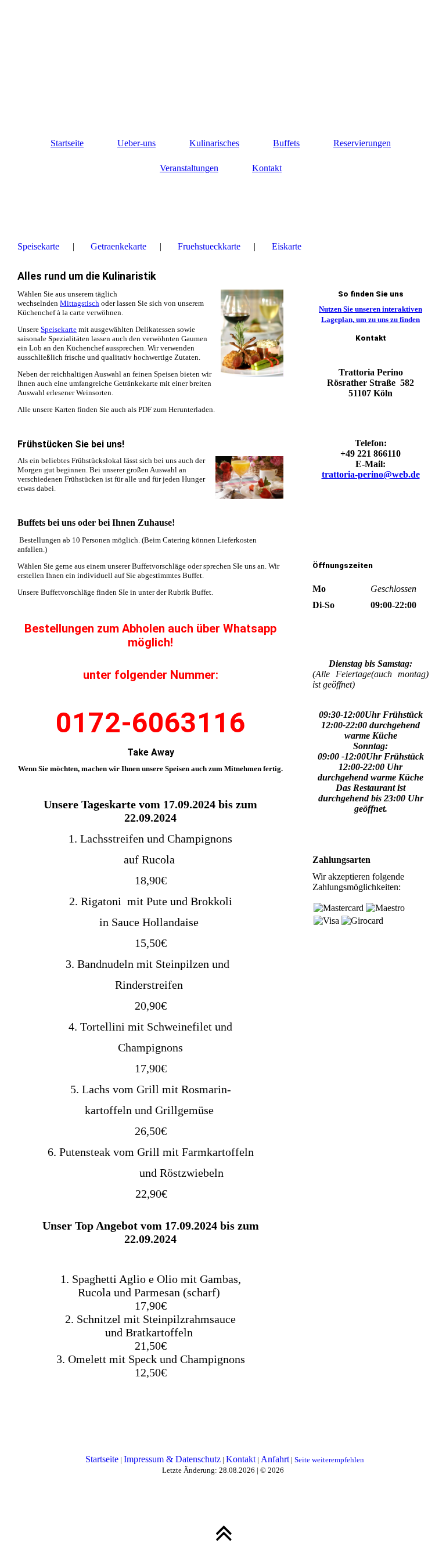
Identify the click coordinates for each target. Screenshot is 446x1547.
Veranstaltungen (189, 168)
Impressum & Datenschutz (172, 1459)
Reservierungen (362, 143)
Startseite (67, 143)
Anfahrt (275, 1459)
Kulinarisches (214, 143)
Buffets (286, 143)
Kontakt (267, 168)
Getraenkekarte (118, 246)
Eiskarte (286, 246)
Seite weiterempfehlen (329, 1459)
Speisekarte (38, 246)
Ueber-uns (136, 143)
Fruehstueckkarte (209, 246)
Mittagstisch (79, 303)
